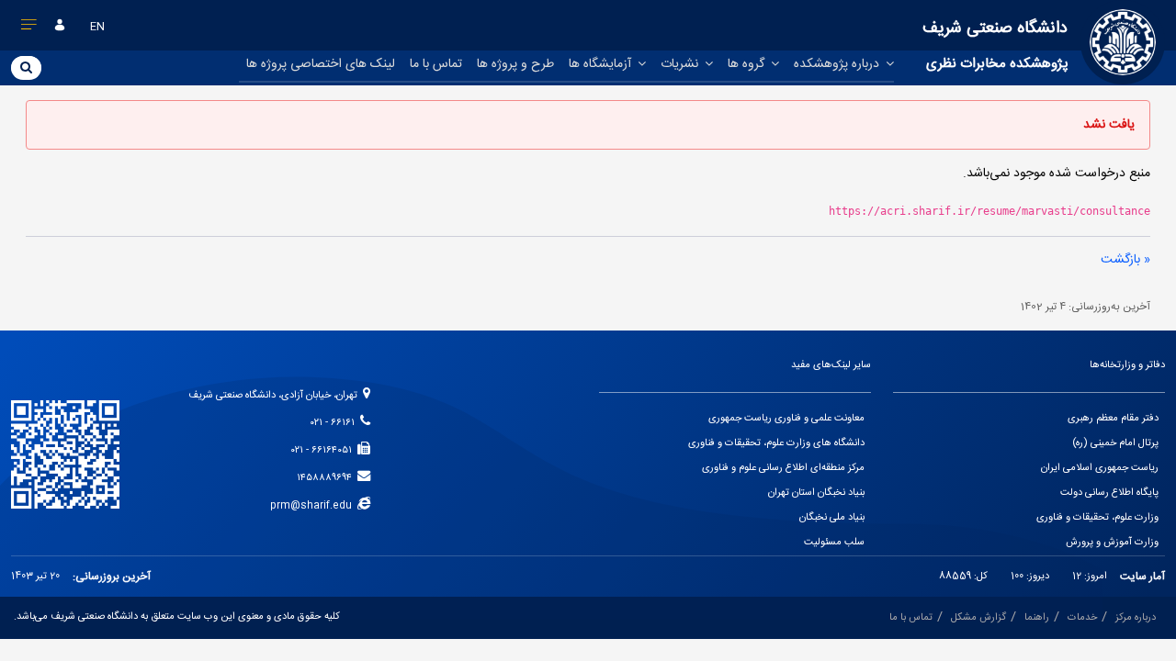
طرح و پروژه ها (515, 64)
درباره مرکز (1135, 618)
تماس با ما (436, 64)
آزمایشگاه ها (602, 64)
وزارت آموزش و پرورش (1112, 542)
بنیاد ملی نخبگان (832, 518)
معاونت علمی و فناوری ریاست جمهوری (786, 418)
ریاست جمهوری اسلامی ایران (1100, 468)
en (97, 26)
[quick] (29, 28)
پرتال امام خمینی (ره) (1115, 443)
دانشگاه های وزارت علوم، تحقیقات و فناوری (776, 443)
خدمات (1082, 618)
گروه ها (748, 64)
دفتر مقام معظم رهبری (1113, 418)
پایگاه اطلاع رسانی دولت (1109, 493)
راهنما (1036, 618)
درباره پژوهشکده (838, 64)
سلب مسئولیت (834, 542)
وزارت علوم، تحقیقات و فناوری (1097, 518)
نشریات (681, 64)
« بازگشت (1125, 260)
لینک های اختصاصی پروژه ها (320, 64)
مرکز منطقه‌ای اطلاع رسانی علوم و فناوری (783, 468)
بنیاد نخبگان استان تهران (816, 493)
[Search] (26, 67)
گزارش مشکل (978, 618)
